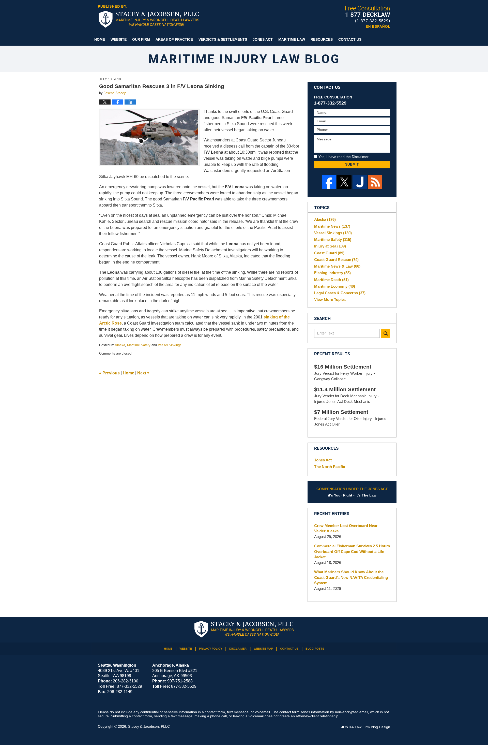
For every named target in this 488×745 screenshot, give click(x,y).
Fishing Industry (332, 273)
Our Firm (141, 39)
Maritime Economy (334, 286)
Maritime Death (331, 279)
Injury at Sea (330, 246)
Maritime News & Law (337, 266)
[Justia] (360, 182)
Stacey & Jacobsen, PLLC (149, 726)
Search (385, 333)
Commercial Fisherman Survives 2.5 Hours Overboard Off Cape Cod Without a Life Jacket (352, 551)
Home (99, 39)
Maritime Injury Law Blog (148, 16)
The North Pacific (329, 466)
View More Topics (330, 299)
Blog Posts (315, 648)
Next (143, 373)
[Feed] (375, 182)
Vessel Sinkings (169, 345)
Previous (109, 373)
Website (119, 39)
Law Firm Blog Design (365, 727)
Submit (352, 164)
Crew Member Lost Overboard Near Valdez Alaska (345, 528)
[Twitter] (344, 182)
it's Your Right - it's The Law (352, 492)
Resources (322, 39)
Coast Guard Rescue (336, 259)
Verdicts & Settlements (223, 39)
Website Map (263, 648)
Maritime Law (291, 39)
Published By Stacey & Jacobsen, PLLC (367, 17)
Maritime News (332, 226)
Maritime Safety (138, 345)
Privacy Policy (210, 648)
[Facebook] (329, 182)
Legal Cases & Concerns (339, 293)
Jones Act (263, 39)
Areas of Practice (174, 39)
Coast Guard (329, 253)
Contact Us (349, 39)
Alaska (120, 345)
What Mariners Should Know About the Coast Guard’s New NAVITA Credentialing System (351, 577)
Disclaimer (238, 648)
